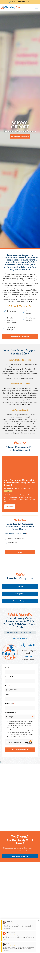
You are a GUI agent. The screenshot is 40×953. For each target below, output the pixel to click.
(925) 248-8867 (23, 2)
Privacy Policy (21, 736)
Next (20, 552)
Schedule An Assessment (20, 136)
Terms (11, 736)
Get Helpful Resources (20, 856)
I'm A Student (12, 543)
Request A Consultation (20, 750)
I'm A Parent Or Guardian (16, 538)
